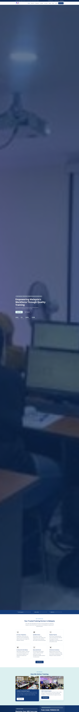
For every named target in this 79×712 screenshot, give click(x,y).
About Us (32, 3)
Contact (56, 3)
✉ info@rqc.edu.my (50, 0)
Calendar (41, 3)
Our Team (45, 3)
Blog (53, 3)
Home (29, 3)
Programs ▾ (37, 3)
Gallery (50, 3)
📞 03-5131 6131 (56, 0)
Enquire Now (61, 3)
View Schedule (45, 697)
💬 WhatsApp (62, 0)
